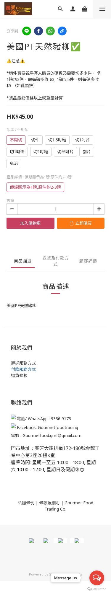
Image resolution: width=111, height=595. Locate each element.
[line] (26, 31)
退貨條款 (19, 375)
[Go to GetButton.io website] (96, 589)
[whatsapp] (50, 31)
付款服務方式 (23, 369)
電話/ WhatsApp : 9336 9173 (44, 418)
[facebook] (38, 31)
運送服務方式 (23, 363)
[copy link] (62, 31)
